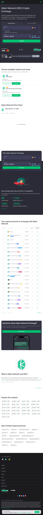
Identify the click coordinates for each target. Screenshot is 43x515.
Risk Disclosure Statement (5, 508)
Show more (38, 388)
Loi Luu (38, 379)
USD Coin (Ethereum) (15, 295)
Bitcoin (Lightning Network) (15, 236)
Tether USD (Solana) (15, 263)
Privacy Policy (28, 512)
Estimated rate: (7, 32)
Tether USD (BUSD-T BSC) (16, 259)
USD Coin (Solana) (15, 299)
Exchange (21, 41)
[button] (35, 28)
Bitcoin (11, 231)
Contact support (21, 331)
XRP (11, 279)
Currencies (6, 5)
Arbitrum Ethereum (16, 247)
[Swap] (39, 32)
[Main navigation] (41, 2)
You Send (5, 26)
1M (7, 113)
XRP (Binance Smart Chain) (16, 283)
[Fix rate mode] (30, 36)
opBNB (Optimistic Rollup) (15, 291)
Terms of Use (20, 512)
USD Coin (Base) (14, 303)
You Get (5, 34)
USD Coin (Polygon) (15, 307)
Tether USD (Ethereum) (15, 255)
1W (4, 113)
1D (2, 113)
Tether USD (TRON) (14, 251)
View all (38, 312)
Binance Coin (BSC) (14, 287)
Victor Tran (3, 380)
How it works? (3, 208)
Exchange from (7, 83)
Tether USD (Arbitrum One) (15, 276)
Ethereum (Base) (14, 243)
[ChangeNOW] (2, 2)
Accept (37, 511)
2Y (14, 113)
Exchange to (16, 83)
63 (9, 312)
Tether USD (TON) (14, 267)
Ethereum (12, 239)
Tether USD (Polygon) (16, 271)
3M (9, 113)
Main (2, 5)
